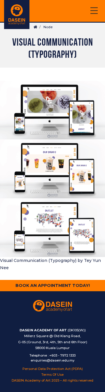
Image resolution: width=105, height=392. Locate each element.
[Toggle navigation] (94, 11)
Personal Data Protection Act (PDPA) (52, 369)
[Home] (16, 14)
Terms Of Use (52, 375)
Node (47, 27)
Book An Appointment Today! (52, 285)
